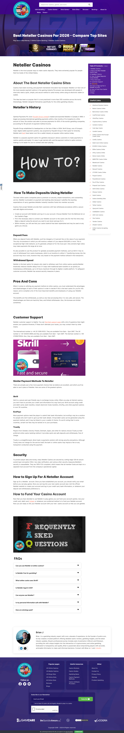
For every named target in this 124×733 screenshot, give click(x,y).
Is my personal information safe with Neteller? (32, 603)
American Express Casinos (100, 105)
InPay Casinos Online (99, 152)
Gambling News (74, 674)
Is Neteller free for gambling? (26, 573)
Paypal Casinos (97, 175)
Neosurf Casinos (97, 169)
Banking (94, 9)
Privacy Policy (96, 674)
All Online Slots (51, 680)
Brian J (39, 632)
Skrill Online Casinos (98, 188)
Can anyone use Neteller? (25, 595)
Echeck (32, 501)
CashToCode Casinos (99, 115)
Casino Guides (73, 671)
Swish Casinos (97, 195)
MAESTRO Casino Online (100, 159)
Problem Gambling (98, 680)
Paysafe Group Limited (40, 117)
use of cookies (69, 731)
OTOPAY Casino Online (99, 172)
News (39, 12)
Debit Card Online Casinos (100, 143)
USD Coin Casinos (98, 215)
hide (105, 66)
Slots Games (65, 9)
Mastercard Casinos (98, 162)
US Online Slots (51, 677)
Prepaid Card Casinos (99, 185)
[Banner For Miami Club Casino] (62, 45)
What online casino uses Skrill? (27, 580)
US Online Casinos (52, 668)
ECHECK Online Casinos (100, 146)
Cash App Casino (98, 128)
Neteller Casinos (97, 166)
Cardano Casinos (98, 125)
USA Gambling (39, 9)
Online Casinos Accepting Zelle (100, 228)
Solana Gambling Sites (99, 198)
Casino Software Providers (74, 682)
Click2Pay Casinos (98, 118)
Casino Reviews (74, 668)
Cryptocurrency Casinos (100, 121)
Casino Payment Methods (74, 678)
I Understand (78, 731)
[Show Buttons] (1, 184)
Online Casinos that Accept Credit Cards (101, 135)
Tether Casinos (97, 205)
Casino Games (52, 9)
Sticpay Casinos (97, 192)
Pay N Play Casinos (98, 182)
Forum (45, 12)
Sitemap (94, 677)
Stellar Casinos (97, 202)
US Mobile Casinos (52, 671)
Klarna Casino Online (99, 156)
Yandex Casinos (97, 221)
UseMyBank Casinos (99, 211)
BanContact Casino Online (100, 111)
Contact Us (95, 671)
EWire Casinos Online (99, 149)
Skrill (23, 133)
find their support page (53, 322)
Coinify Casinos (97, 139)
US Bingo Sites (51, 674)
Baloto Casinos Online (99, 108)
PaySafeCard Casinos (99, 179)
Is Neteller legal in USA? (24, 588)
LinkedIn (98, 648)
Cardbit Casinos (97, 131)
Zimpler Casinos (97, 224)
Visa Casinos (96, 218)
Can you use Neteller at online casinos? (30, 566)
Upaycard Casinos (98, 208)
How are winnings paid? (24, 610)
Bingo (48, 686)
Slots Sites (75, 9)
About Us (103, 9)
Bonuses (85, 9)
